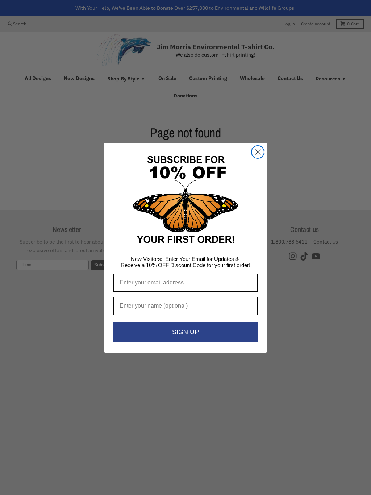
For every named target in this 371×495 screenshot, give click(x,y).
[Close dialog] (257, 152)
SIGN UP (185, 332)
